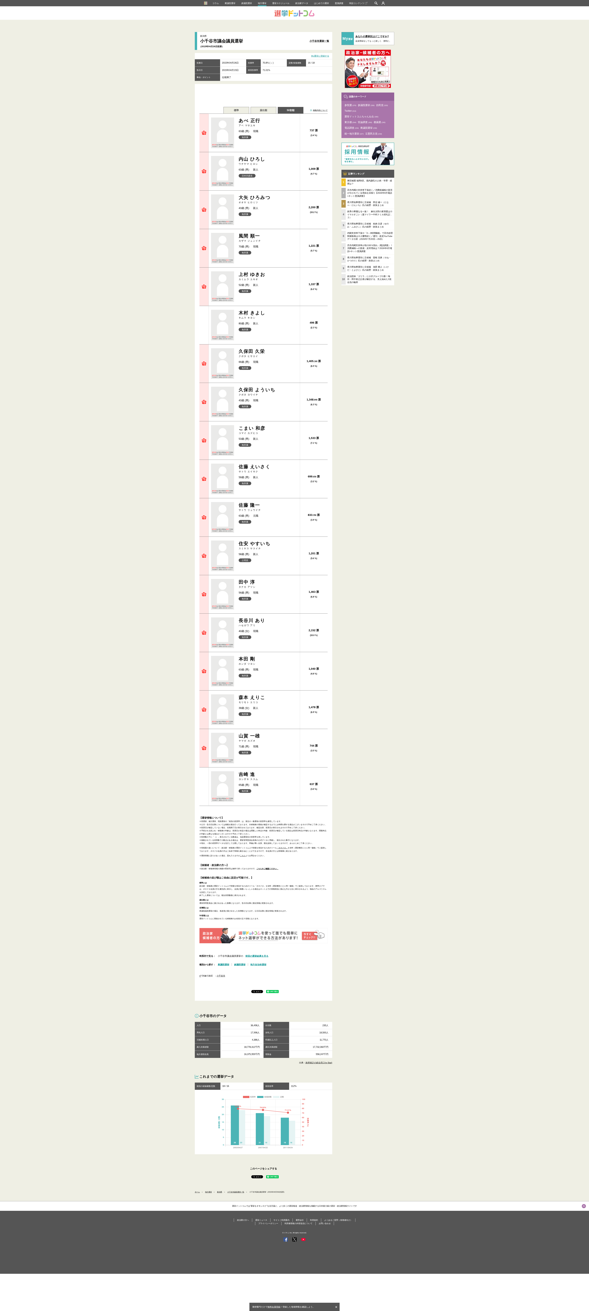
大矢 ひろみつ (255, 199)
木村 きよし (252, 314)
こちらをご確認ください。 (267, 869)
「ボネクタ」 (282, 848)
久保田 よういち (257, 391)
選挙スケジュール (280, 3)
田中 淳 (247, 583)
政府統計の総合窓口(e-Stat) (319, 1062)
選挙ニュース (261, 1220)
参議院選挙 (246, 3)
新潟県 (219, 1192)
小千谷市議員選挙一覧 (235, 1192)
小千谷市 (221, 976)
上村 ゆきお (252, 276)
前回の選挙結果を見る (256, 956)
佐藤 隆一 (250, 507)
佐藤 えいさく (255, 468)
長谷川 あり (252, 622)
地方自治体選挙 (258, 964)
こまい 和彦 (252, 430)
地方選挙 (262, 3)
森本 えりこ (252, 699)
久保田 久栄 (252, 353)
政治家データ (301, 3)
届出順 (263, 110)
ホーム (197, 1192)
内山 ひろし (252, 160)
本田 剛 (247, 660)
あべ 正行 (249, 122)
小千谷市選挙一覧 (319, 41)
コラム (215, 3)
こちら (242, 856)
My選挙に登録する (320, 56)
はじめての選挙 (321, 3)
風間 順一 (250, 237)
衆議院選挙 (230, 3)
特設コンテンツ (356, 3)
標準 (236, 110)
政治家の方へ (243, 1220)
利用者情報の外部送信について (298, 1223)
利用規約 (314, 1220)
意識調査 (339, 3)
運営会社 (300, 1220)
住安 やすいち (255, 545)
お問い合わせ (325, 1223)
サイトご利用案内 (281, 1220)
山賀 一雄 (249, 737)
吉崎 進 (248, 776)
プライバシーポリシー (268, 1223)
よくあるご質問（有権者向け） (338, 1220)
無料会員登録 (274, 1307)
